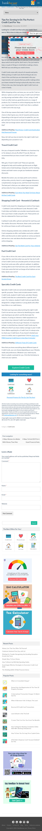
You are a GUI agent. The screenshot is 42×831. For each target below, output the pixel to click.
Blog (21, 825)
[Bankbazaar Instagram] (24, 822)
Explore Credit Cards (21, 367)
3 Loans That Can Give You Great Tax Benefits (25, 720)
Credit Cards (11, 427)
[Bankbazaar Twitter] (13, 822)
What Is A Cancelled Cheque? (20, 681)
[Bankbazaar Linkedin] (17, 822)
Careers (9, 825)
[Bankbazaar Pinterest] (28, 822)
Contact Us (16, 825)
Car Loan (20, 549)
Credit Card (11, 384)
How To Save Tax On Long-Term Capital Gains (25, 733)
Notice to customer (35, 825)
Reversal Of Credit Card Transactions (22, 707)
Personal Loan (29, 384)
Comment (5, 461)
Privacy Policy (32, 828)
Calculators (33, 549)
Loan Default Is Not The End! (20, 713)
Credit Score (11, 393)
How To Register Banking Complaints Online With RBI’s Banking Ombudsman (24, 727)
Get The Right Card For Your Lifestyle (27, 246)
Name (4, 485)
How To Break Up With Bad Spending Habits (15, 662)
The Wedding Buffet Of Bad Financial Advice (15, 670)
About (3, 825)
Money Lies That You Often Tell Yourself (14, 648)
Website (4, 504)
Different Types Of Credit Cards (26, 343)
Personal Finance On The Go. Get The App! (21, 397)
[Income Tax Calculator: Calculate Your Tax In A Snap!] (17, 635)
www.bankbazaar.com (10, 415)
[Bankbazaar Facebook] (20, 822)
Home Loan (29, 393)
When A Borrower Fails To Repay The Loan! (24, 700)
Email (4, 495)
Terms (26, 825)
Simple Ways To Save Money (11, 659)
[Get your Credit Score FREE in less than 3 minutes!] (17, 583)
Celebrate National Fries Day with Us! (14, 651)
